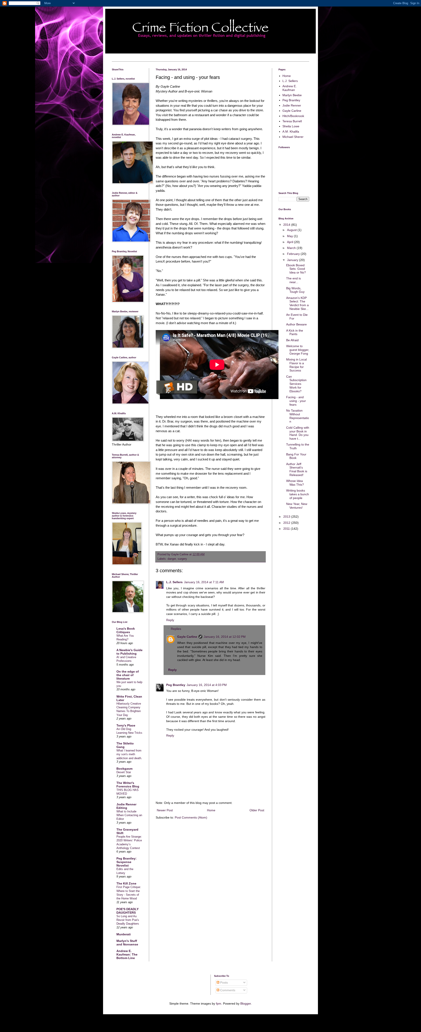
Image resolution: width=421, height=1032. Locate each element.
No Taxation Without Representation (297, 416)
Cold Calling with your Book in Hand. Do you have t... (297, 433)
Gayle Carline (187, 636)
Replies (176, 629)
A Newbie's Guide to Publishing (129, 651)
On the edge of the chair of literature (127, 675)
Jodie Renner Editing (126, 806)
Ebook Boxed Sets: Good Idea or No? (296, 268)
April (290, 242)
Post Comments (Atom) (191, 817)
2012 (287, 522)
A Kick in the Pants (294, 332)
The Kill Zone (126, 883)
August (292, 230)
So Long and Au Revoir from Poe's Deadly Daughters (127, 920)
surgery (182, 558)
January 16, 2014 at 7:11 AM (204, 582)
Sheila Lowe (290, 126)
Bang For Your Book (296, 456)
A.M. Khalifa (290, 131)
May (290, 236)
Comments (227, 990)
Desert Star (123, 772)
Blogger (245, 1003)
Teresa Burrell (292, 121)
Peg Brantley (175, 685)
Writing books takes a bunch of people (297, 494)
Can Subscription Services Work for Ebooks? (296, 384)
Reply (170, 620)
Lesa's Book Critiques (125, 630)
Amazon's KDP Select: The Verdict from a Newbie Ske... (297, 303)
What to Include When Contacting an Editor (129, 815)
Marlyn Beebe (292, 95)
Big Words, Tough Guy (295, 290)
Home (211, 810)
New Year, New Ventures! (296, 505)
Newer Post (165, 810)
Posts (223, 982)
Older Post (257, 810)
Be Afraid (292, 340)
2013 (287, 516)
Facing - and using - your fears (296, 400)
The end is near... (293, 280)
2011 (287, 528)
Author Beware (296, 324)
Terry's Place (125, 725)
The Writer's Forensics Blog (127, 784)
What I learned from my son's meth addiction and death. (129, 754)
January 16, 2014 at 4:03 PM (207, 685)
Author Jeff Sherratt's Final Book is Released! (296, 469)
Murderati (123, 934)
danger (172, 558)
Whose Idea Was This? (295, 482)
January (293, 260)
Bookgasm (124, 768)
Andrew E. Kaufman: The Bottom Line (126, 954)
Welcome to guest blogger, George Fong (297, 349)
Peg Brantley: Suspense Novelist (126, 862)
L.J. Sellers (174, 582)
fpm (218, 1003)
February (294, 254)
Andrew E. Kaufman (289, 88)
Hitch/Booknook (293, 116)
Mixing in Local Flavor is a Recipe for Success (296, 365)
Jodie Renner (291, 105)
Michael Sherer (292, 137)
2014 (287, 224)
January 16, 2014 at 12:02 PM (225, 636)
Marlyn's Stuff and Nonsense (127, 942)
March (292, 248)
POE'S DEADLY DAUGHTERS (127, 910)
